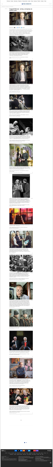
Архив (42, 454)
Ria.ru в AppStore (29, 454)
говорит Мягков (19, 380)
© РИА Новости (10, 206)
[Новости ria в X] (32, 450)
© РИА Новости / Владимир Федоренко (13, 356)
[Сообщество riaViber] (37, 450)
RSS (40, 454)
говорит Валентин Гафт (18, 272)
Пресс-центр (24, 454)
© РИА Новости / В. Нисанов (12, 25)
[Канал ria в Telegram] (29, 450)
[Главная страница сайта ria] (26, 4)
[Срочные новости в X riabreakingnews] (34, 450)
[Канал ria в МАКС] (16, 450)
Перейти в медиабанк (17, 25)
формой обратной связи (38, 458)
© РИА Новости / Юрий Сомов (12, 116)
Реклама (15, 454)
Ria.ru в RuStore (34, 454)
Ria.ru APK (38, 454)
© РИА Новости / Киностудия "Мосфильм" (13, 172)
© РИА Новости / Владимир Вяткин (12, 386)
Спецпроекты (11, 454)
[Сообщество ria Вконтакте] (21, 450)
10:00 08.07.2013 (4, 6)
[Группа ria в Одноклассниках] (24, 450)
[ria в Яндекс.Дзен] (18, 450)
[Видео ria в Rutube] (26, 450)
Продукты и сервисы (19, 454)
